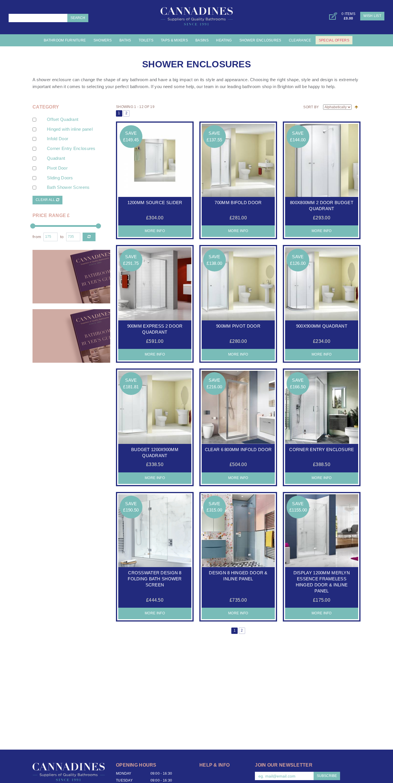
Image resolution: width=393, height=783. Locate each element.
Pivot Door (57, 168)
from (37, 237)
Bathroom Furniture (65, 40)
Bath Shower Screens (68, 187)
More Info (155, 231)
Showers (103, 40)
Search (77, 18)
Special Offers (334, 40)
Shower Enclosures (260, 40)
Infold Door (57, 138)
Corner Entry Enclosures (71, 148)
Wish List (372, 16)
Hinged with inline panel (70, 129)
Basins (202, 40)
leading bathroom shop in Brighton (260, 86)
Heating (224, 40)
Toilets (146, 40)
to (62, 237)
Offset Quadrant (62, 119)
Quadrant (56, 158)
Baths (125, 40)
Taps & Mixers (174, 40)
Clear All (46, 200)
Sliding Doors (60, 178)
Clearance (300, 40)
